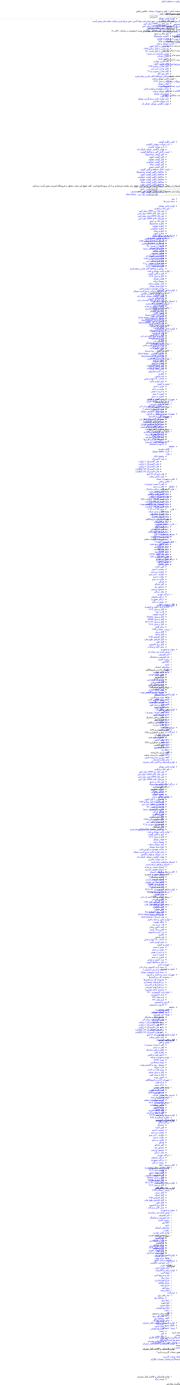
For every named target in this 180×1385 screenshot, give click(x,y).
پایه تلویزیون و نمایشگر (159, 657)
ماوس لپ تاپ (158, 339)
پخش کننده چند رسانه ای (158, 652)
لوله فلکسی (159, 549)
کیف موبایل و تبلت (161, 91)
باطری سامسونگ (161, 36)
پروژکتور (165, 727)
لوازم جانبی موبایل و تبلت (158, 271)
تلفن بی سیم (158, 486)
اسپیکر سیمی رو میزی (154, 306)
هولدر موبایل (163, 84)
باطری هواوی (158, 226)
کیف (167, 757)
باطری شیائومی (157, 228)
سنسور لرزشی (157, 589)
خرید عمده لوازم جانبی (170, 86)
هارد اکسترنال (158, 459)
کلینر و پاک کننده (157, 369)
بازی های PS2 (158, 436)
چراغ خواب (159, 1258)
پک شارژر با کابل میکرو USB (156, 48)
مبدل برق (165, 717)
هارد (167, 454)
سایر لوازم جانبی (157, 381)
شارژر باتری (163, 58)
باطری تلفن (159, 491)
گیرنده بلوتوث (158, 614)
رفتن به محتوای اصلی (170, 1)
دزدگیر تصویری (157, 599)
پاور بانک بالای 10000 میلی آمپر (155, 26)
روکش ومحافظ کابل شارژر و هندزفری (152, 76)
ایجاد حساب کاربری (171, 1357)
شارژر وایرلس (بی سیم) (153, 248)
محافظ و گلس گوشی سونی (152, 184)
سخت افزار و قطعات (160, 344)
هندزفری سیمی (157, 326)
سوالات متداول (173, 81)
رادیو (162, 1027)
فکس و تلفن (164, 481)
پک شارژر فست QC (155, 246)
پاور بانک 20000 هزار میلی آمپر (151, 216)
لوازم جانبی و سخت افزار (158, 359)
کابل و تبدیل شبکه (156, 511)
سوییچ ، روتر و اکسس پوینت (152, 504)
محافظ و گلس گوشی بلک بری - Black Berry (145, 194)
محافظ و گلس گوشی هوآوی (152, 179)
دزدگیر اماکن (163, 562)
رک (162, 750)
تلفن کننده (159, 567)
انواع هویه (165, 742)
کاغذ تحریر (164, 704)
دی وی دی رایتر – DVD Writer (151, 354)
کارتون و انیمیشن (156, 404)
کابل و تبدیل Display (155, 617)
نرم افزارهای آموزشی (154, 426)
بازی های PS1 (158, 439)
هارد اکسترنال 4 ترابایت (148, 466)
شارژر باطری (158, 253)
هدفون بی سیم (157, 316)
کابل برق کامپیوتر (156, 644)
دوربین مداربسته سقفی (154, 755)
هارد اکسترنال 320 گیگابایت (147, 469)
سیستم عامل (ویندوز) (154, 429)
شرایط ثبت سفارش (171, 46)
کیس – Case (159, 349)
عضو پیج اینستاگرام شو (170, 1340)
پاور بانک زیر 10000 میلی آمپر (156, 23)
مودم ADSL (159, 499)
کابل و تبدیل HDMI (156, 619)
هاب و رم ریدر (158, 364)
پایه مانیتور (159, 376)
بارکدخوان (159, 521)
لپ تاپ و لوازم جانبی (160, 331)
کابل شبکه (159, 634)
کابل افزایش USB (156, 637)
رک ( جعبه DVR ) (156, 554)
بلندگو (161, 582)
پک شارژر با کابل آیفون (159, 46)
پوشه (167, 697)
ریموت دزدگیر (158, 602)
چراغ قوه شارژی (162, 719)
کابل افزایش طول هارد (154, 639)
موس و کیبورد (163, 384)
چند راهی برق (158, 1316)
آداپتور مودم (159, 516)
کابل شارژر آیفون (156, 256)
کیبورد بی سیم (158, 396)
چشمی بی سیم (157, 572)
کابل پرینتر (159, 632)
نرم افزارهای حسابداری (154, 421)
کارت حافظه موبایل (160, 451)
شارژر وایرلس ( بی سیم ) (158, 53)
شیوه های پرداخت (172, 55)
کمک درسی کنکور (161, 699)
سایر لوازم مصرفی (155, 1341)
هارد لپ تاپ (159, 334)
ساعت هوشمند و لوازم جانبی (156, 89)
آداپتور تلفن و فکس (156, 494)
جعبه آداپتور (159, 740)
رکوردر (166, 669)
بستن (177, 1335)
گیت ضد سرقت (157, 529)
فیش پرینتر (159, 526)
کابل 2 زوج (159, 551)
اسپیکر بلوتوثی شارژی (154, 308)
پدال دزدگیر (159, 592)
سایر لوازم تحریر (162, 707)
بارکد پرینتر (159, 524)
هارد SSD (165, 512)
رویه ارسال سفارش (171, 50)
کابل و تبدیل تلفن (157, 705)
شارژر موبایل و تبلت (160, 236)
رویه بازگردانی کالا (172, 60)
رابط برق (165, 739)
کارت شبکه (159, 506)
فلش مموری (163, 449)
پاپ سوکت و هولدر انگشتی (152, 293)
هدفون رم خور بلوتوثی (154, 321)
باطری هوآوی (163, 38)
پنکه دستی (159, 1336)
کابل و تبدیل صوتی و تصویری (157, 607)
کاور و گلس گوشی (156, 273)
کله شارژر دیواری (161, 61)
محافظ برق (159, 1318)
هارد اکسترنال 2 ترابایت (148, 464)
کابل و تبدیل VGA (156, 624)
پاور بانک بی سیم (157, 221)
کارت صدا (159, 612)
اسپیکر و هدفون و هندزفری (157, 303)
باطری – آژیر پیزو (156, 574)
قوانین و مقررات (173, 91)
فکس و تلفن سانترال (155, 489)
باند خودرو (159, 677)
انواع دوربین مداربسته (160, 536)
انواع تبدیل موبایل (161, 94)
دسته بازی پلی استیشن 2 (153, 409)
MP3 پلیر (165, 662)
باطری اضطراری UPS (159, 557)
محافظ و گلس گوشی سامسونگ (150, 172)
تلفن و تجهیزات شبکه (158, 11)
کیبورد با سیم (158, 394)
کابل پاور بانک (163, 74)
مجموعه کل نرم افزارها (159, 416)
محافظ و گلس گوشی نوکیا (152, 182)
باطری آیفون (158, 233)
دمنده (161, 1331)
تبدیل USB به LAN (156, 509)
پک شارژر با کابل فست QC (157, 51)
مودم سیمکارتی (157, 697)
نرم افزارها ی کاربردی (154, 424)
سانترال (160, 564)
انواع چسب (159, 1326)
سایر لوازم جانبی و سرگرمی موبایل (153, 99)
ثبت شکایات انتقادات (171, 95)
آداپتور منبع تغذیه (157, 544)
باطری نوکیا (164, 41)
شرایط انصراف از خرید (170, 64)
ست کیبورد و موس (155, 399)
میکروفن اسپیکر (157, 311)
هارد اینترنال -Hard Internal (152, 356)
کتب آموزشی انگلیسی (159, 702)
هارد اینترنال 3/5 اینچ (155, 474)
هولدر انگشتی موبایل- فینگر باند (155, 104)
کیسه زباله (159, 1379)
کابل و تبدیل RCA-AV (154, 889)
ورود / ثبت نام (169, 1328)
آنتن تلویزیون (158, 1014)
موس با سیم (158, 386)
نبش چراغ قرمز (125, 21)
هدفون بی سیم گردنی (154, 319)
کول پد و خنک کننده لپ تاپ (152, 336)
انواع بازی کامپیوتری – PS (158, 431)
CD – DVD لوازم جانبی (154, 379)
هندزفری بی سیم (156, 324)
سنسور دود (159, 587)
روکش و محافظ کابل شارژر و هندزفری (147, 268)
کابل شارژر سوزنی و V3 (158, 71)
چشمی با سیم (158, 569)
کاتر (162, 1333)
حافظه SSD (159, 456)
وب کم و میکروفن (156, 371)
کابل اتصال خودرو (156, 689)
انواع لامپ (164, 712)
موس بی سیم (158, 389)
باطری (161, 374)
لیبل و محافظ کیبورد (155, 401)
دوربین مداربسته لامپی (154, 757)
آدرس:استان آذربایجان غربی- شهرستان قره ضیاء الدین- (156, 21)
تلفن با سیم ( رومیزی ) (154, 484)
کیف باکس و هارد (156, 366)
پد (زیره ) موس (157, 391)
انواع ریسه (164, 729)
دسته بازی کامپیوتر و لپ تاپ (151, 406)
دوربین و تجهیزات (161, 541)
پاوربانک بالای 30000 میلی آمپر (151, 218)
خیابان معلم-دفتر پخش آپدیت (105, 21)
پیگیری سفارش (173, 1384)
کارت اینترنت (158, 725)
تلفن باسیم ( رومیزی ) (154, 712)
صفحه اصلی (174, 11)
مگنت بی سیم (158, 579)
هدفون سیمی (158, 313)
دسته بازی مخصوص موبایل (152, 411)
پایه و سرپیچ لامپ (161, 714)
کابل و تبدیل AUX (161, 81)
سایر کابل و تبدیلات (156, 647)
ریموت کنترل (163, 659)
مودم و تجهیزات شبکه (159, 496)
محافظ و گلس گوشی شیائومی (150, 177)
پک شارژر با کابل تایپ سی (152, 243)
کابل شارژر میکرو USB (158, 66)
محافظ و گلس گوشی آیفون (152, 174)
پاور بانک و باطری (161, 208)
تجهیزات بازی (163, 404)
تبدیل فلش (159, 627)
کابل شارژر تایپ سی (160, 69)
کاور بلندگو (159, 584)
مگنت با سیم (158, 577)
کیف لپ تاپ (158, 341)
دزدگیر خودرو (163, 594)
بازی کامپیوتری (157, 434)
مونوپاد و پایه (158, 281)
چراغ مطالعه (163, 722)
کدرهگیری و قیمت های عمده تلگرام (164, 1337)
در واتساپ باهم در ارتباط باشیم (166, 1342)
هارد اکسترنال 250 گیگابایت (147, 471)
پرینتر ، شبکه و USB (160, 629)
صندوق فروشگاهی (156, 531)
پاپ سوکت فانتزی (161, 101)
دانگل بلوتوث (158, 361)
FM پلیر (161, 682)
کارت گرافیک (158, 346)
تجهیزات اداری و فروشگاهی (157, 519)
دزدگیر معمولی (157, 597)
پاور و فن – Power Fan (154, 351)
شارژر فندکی (163, 56)
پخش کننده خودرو (156, 674)
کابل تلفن (160, 642)
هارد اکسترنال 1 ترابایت (148, 461)
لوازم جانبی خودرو (161, 672)
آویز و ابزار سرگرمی (155, 692)
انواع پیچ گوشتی (157, 1328)
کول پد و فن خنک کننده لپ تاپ (150, 300)
